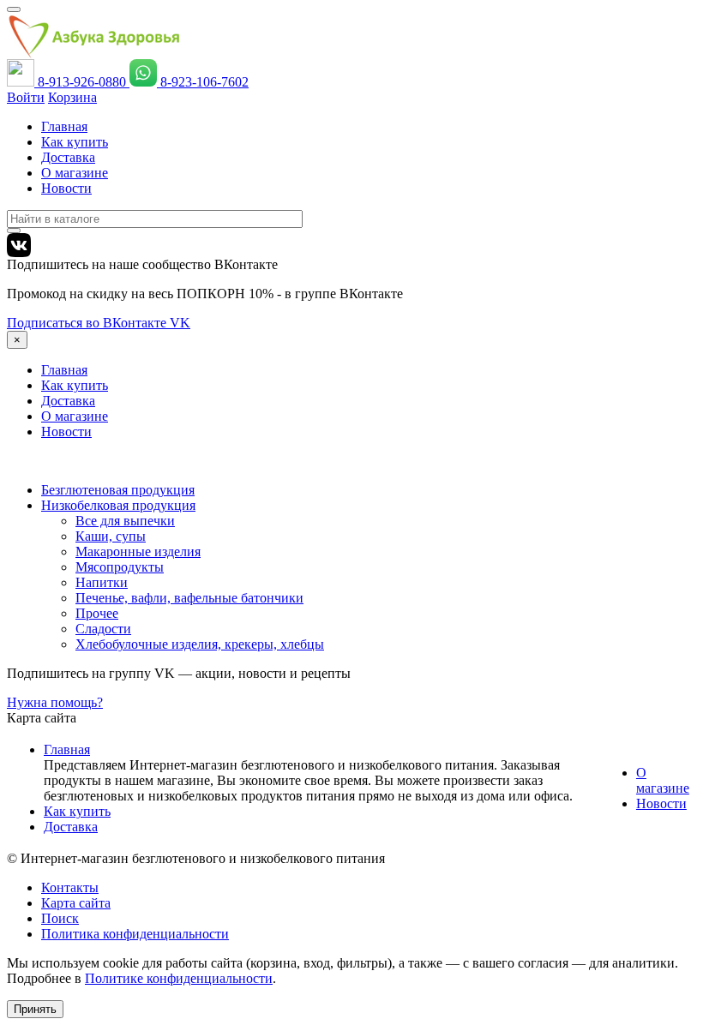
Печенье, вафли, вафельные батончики (189, 597)
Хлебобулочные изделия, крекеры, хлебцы (199, 644)
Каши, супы (110, 536)
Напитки (101, 582)
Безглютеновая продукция (118, 490)
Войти (26, 97)
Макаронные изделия (138, 551)
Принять (35, 1009)
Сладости (103, 628)
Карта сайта (76, 903)
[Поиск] (14, 230)
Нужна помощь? (55, 702)
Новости (66, 188)
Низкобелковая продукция (118, 505)
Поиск (60, 918)
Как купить (74, 142)
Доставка (68, 157)
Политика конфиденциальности (135, 933)
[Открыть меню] (14, 9)
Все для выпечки (125, 520)
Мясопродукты (119, 567)
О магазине (74, 172)
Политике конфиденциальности (179, 978)
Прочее (96, 613)
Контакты (70, 887)
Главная (64, 126)
